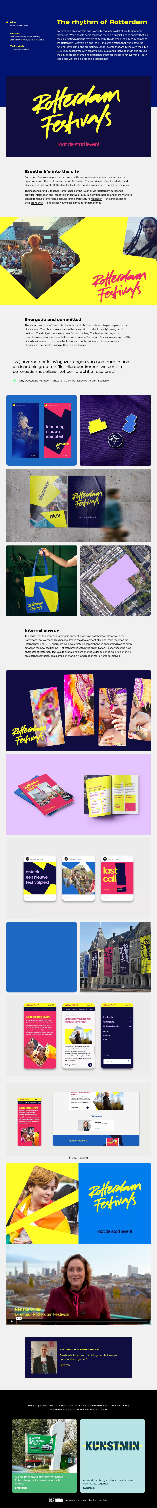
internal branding (34, 644)
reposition (96, 199)
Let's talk (65, 1365)
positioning (52, 648)
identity (41, 325)
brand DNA (37, 203)
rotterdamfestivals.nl (19, 49)
